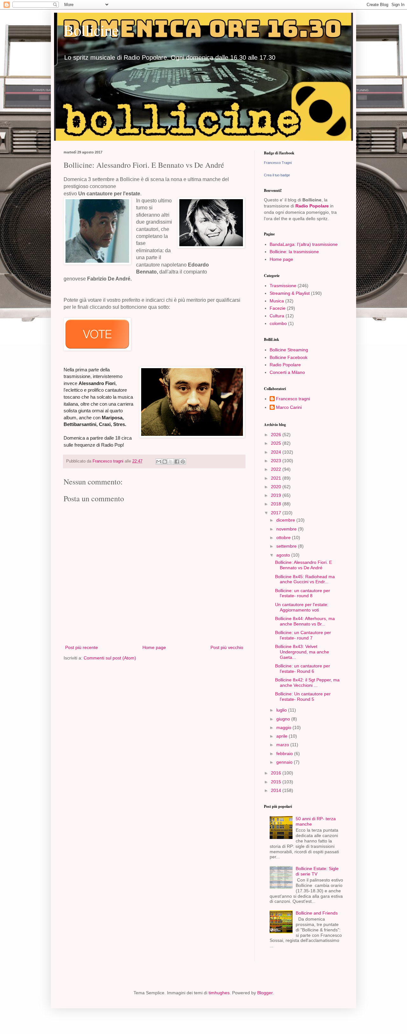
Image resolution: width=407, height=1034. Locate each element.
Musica (277, 300)
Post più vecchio (226, 647)
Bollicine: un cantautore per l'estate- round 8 (302, 593)
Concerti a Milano (287, 372)
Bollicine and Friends (317, 913)
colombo (278, 323)
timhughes (219, 992)
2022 (276, 469)
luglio (282, 710)
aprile (282, 736)
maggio (284, 727)
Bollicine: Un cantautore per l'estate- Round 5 (303, 696)
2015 (276, 781)
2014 (276, 790)
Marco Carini (289, 407)
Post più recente (81, 647)
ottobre (284, 537)
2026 (276, 434)
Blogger (264, 992)
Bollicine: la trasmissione (294, 251)
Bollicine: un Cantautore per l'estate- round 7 (303, 635)
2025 (276, 443)
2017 (276, 512)
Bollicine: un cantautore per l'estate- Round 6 (302, 668)
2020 (276, 486)
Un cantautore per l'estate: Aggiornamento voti (301, 607)
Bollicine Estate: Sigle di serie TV (317, 871)
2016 (276, 772)
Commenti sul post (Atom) (110, 657)
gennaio (285, 762)
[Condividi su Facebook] (177, 461)
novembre (287, 528)
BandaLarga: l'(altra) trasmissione (304, 244)
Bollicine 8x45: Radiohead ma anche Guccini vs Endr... (305, 579)
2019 (276, 495)
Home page (154, 647)
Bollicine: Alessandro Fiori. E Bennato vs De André (303, 565)
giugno (283, 718)
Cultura (277, 315)
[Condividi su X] (171, 461)
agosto (283, 555)
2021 (276, 478)
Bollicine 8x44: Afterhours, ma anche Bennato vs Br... (305, 621)
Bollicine (91, 30)
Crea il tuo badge (277, 175)
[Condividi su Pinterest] (183, 461)
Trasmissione (283, 285)
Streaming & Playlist (290, 293)
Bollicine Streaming (289, 349)
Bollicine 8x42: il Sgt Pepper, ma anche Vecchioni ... (307, 682)
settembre (287, 546)
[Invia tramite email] (158, 461)
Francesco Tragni (278, 163)
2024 (276, 452)
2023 (276, 460)
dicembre (286, 520)
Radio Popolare (312, 205)
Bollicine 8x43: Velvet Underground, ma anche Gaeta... (302, 652)
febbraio (285, 753)
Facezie (278, 308)
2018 (276, 503)
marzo (283, 744)
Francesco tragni (293, 398)
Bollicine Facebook (288, 357)
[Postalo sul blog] (165, 461)
